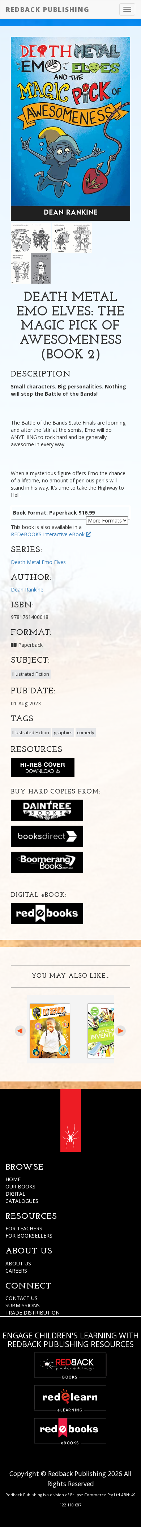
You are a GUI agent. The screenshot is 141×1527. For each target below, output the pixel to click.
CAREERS (16, 1270)
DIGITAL (15, 1193)
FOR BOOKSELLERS (28, 1235)
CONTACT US (21, 1298)
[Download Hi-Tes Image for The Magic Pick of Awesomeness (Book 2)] (42, 769)
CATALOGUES (21, 1200)
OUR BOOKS (20, 1186)
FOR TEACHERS (23, 1228)
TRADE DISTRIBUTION (32, 1312)
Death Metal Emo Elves (38, 562)
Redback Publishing (48, 9)
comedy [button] (85, 732)
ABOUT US (18, 1263)
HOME (13, 1179)
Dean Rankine (27, 589)
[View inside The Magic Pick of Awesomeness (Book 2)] (31, 237)
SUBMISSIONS (22, 1305)
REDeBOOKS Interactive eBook (48, 534)
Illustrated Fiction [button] (30, 674)
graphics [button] (63, 732)
